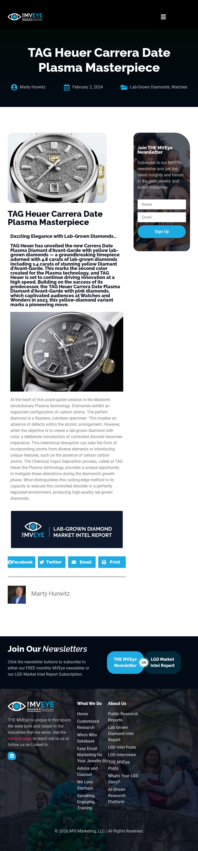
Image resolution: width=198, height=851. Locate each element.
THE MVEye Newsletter (125, 662)
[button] (163, 17)
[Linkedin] (12, 756)
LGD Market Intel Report (163, 662)
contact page (20, 738)
